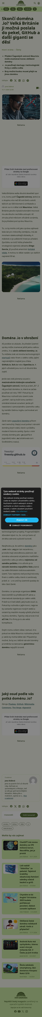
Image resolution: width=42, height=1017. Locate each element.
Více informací (21, 511)
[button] (21, 515)
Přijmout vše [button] (21, 520)
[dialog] (21, 508)
